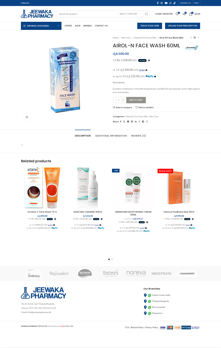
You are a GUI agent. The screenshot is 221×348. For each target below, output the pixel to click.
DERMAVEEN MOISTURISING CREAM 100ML (133, 213)
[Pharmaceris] (110, 273)
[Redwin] (85, 273)
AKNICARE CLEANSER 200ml (87, 211)
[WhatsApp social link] (170, 3)
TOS (127, 327)
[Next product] (198, 38)
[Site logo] (37, 13)
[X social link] (124, 122)
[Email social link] (128, 122)
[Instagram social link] (162, 3)
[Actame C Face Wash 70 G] (42, 187)
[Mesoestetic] (187, 273)
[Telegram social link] (143, 122)
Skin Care (125, 37)
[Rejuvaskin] (59, 273)
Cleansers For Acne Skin (145, 37)
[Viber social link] (147, 122)
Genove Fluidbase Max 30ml (179, 211)
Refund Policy (137, 327)
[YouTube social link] (166, 3)
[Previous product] (191, 38)
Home (115, 37)
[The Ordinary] (33, 273)
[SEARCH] (146, 14)
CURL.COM (67, 326)
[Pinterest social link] (132, 122)
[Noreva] (136, 273)
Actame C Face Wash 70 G (42, 211)
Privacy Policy (151, 327)
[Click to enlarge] (27, 117)
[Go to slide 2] (112, 259)
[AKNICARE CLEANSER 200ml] (87, 187)
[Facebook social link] (158, 3)
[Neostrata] (161, 273)
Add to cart (136, 100)
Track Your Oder (149, 25)
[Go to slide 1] (109, 259)
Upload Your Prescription (182, 25)
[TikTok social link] (175, 3)
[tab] (83, 134)
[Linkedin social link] (136, 122)
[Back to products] (194, 38)
